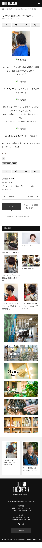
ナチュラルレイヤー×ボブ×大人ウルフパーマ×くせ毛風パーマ (11, 462)
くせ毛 (15, 186)
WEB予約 (21, 531)
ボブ (32, 186)
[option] (11, 458)
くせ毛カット (22, 186)
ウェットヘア (8, 186)
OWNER (11, 179)
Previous (6, 164)
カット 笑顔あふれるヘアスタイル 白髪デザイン (30, 470)
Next (14, 164)
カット (13, 19)
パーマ (18, 19)
